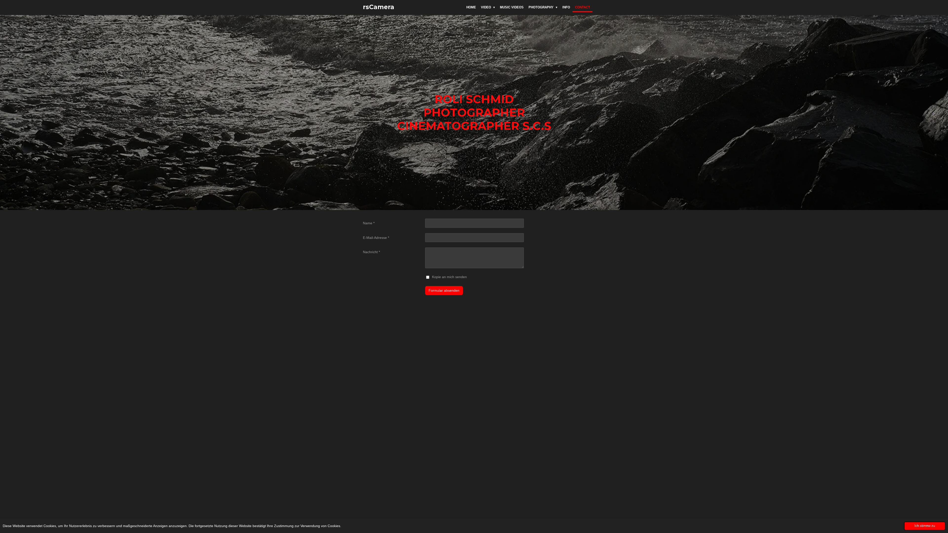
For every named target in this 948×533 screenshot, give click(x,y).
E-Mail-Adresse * (376, 238)
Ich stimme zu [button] (924, 526)
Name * (369, 223)
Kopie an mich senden (449, 277)
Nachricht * (371, 252)
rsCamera (378, 7)
